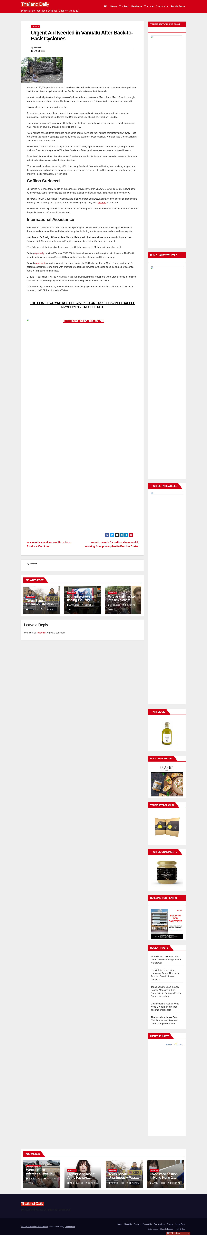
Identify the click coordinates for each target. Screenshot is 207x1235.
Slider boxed (153, 1229)
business (154, 1170)
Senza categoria (33, 1166)
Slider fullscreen (166, 1229)
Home (113, 6)
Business (136, 6)
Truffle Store (178, 6)
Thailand (124, 6)
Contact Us (162, 6)
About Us (128, 1224)
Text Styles (180, 1229)
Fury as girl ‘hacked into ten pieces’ (122, 598)
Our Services (159, 1224)
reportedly (39, 253)
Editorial (37, 47)
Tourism (149, 6)
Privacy (170, 1224)
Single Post (180, 1224)
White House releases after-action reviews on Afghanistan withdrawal (166, 959)
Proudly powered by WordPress (34, 1227)
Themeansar (70, 1227)
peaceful (72, 1170)
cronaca (35, 26)
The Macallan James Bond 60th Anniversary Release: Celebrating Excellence (164, 1020)
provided (40, 263)
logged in (41, 633)
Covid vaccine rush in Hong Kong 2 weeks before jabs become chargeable (165, 1006)
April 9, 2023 (35, 1179)
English (176, 1233)
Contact (137, 1224)
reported (102, 202)
